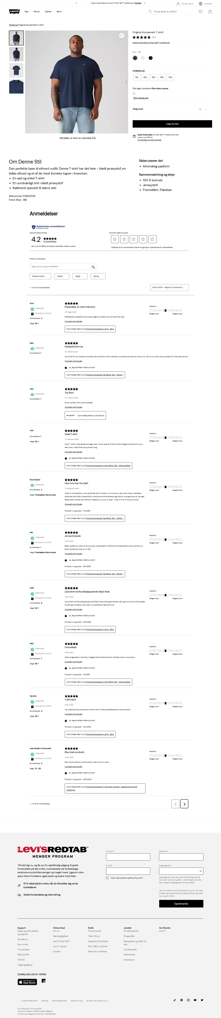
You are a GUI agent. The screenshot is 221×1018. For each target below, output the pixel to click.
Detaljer (138, 3)
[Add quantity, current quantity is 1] (206, 109)
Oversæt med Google (73, 321)
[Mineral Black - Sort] (151, 58)
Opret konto (181, 903)
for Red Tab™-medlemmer (151, 43)
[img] (200, 871)
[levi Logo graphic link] (14, 11)
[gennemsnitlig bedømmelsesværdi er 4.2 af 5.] (142, 37)
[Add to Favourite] (121, 35)
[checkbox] (108, 878)
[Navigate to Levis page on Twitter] (201, 1001)
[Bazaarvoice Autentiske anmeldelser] (48, 227)
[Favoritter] (200, 11)
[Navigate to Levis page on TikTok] (174, 1001)
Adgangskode (165, 865)
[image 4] (81, 131)
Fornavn (110, 851)
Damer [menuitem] (48, 11)
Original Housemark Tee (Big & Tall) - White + (104, 375)
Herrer (15, 25)
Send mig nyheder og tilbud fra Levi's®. (127, 878)
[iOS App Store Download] (27, 982)
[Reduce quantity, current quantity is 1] (194, 109)
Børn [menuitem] (59, 11)
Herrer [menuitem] (37, 11)
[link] (44, 1001)
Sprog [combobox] (96, 276)
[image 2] (74, 131)
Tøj (10, 25)
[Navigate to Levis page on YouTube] (195, 1001)
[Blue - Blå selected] (135, 58)
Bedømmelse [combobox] (38, 276)
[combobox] (174, 287)
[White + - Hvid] (143, 58)
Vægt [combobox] (77, 276)
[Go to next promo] (144, 3)
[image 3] (78, 131)
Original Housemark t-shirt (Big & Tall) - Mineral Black (108, 465)
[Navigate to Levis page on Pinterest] (181, 1001)
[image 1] (71, 131)
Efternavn (163, 851)
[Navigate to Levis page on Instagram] (188, 1001)
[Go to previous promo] (76, 3)
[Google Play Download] (52, 982)
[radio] (136, 77)
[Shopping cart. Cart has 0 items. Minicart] (210, 11)
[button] (140, 98)
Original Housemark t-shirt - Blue (100, 329)
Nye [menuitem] (26, 11)
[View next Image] (126, 82)
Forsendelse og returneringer (149, 140)
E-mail (109, 865)
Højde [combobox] (60, 276)
